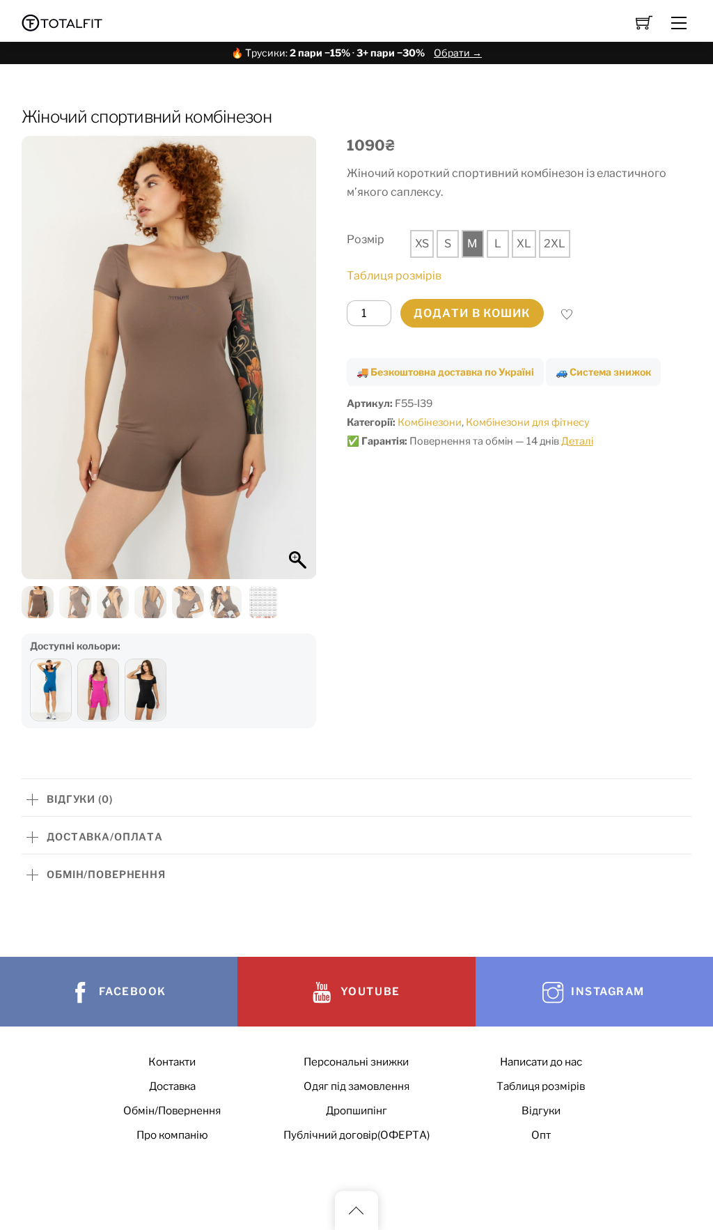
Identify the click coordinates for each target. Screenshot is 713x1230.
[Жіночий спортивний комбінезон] (51, 690)
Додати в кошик (472, 313)
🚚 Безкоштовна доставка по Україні (445, 372)
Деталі (577, 441)
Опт (541, 1134)
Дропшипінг (356, 1110)
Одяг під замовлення (356, 1086)
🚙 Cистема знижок (603, 372)
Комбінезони (430, 422)
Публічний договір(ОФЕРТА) (356, 1134)
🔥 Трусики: (356, 53)
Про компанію (172, 1134)
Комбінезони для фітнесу (528, 422)
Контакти (172, 1061)
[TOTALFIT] (62, 21)
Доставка (172, 1086)
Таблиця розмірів (394, 275)
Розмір (365, 239)
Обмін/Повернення (172, 1110)
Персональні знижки (356, 1061)
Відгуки (541, 1110)
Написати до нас (541, 1061)
